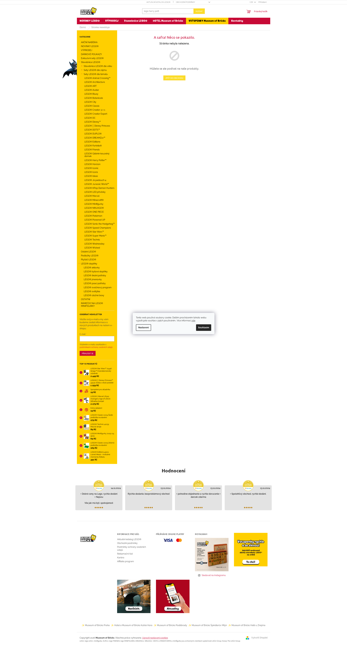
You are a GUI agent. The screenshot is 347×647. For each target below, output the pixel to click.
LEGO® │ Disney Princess (97, 125)
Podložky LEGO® (89, 255)
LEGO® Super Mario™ (95, 235)
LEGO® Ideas (91, 176)
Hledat (199, 11)
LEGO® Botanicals (93, 98)
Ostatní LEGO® (88, 251)
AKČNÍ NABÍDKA (89, 42)
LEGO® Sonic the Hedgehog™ (99, 224)
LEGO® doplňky (89, 263)
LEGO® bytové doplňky (96, 271)
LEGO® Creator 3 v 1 (94, 110)
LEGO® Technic (92, 239)
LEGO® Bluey (91, 94)
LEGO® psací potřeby (95, 283)
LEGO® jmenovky (93, 279)
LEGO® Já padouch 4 (95, 180)
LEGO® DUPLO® (93, 133)
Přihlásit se (87, 353)
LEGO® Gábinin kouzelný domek (96, 154)
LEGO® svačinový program (98, 287)
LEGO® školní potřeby (95, 275)
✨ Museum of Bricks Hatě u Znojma (246, 625)
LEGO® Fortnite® (93, 145)
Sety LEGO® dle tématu (96, 74)
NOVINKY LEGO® (90, 46)
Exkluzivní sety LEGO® (92, 58)
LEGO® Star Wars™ (94, 231)
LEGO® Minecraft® (94, 200)
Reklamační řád (125, 553)
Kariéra (120, 557)
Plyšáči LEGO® (88, 259)
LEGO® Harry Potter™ (95, 160)
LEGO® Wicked (92, 247)
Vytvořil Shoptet (259, 637)
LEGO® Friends (92, 149)
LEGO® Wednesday (94, 243)
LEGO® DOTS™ (92, 129)
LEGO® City (90, 102)
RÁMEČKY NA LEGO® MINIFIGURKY (92, 304)
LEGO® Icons (91, 172)
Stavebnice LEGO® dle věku (98, 66)
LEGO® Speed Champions (97, 228)
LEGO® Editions (92, 141)
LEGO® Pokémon (93, 216)
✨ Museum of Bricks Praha (96, 625)
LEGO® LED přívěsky (95, 192)
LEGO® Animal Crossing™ (97, 78)
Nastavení (143, 327)
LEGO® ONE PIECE (94, 212)
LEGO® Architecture (94, 82)
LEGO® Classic (92, 106)
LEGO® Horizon (92, 164)
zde (193, 320)
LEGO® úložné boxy (94, 295)
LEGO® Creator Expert (95, 114)
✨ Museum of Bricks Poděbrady (170, 625)
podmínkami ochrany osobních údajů (96, 347)
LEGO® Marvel (91, 196)
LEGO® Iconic (91, 168)
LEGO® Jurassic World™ (96, 184)
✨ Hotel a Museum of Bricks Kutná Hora (131, 625)
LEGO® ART (90, 86)
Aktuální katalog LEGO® (158, 2)
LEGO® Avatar (91, 90)
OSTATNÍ (85, 299)
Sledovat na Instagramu (214, 575)
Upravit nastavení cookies (155, 638)
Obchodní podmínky (185, 2)
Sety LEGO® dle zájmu (95, 70)
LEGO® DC (89, 118)
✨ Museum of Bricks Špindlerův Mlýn (207, 625)
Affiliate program (125, 561)
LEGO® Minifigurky (93, 204)
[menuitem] (89, 21)
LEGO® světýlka (92, 291)
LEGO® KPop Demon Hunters (99, 188)
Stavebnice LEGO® (90, 62)
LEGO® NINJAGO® (94, 208)
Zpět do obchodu (174, 78)
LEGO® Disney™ (92, 122)
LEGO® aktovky (92, 267)
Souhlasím (203, 327)
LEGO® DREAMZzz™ (94, 137)
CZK (251, 2)
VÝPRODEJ (86, 50)
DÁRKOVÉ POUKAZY (91, 54)
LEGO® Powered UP (94, 219)
